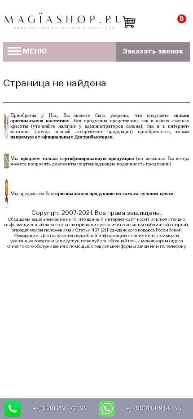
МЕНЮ (34, 51)
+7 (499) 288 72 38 (59, 409)
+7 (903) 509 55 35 (154, 409)
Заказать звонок (153, 51)
